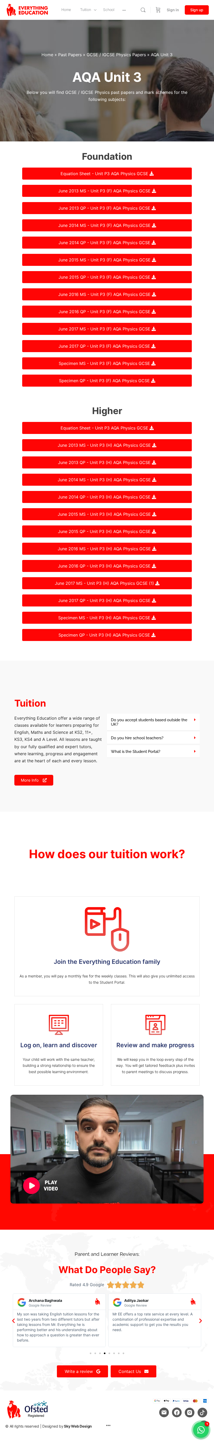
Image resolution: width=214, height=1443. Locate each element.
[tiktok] (202, 1412)
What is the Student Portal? (135, 751)
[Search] (143, 10)
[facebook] (177, 1412)
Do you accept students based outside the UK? (149, 722)
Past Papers (70, 54)
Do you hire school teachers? (137, 738)
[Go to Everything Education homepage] (27, 9)
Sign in (173, 10)
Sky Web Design (78, 1426)
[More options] (124, 10)
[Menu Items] (108, 1426)
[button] (153, 722)
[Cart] (158, 10)
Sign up (196, 10)
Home (47, 54)
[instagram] (189, 1412)
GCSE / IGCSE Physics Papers (116, 54)
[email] (164, 1412)
